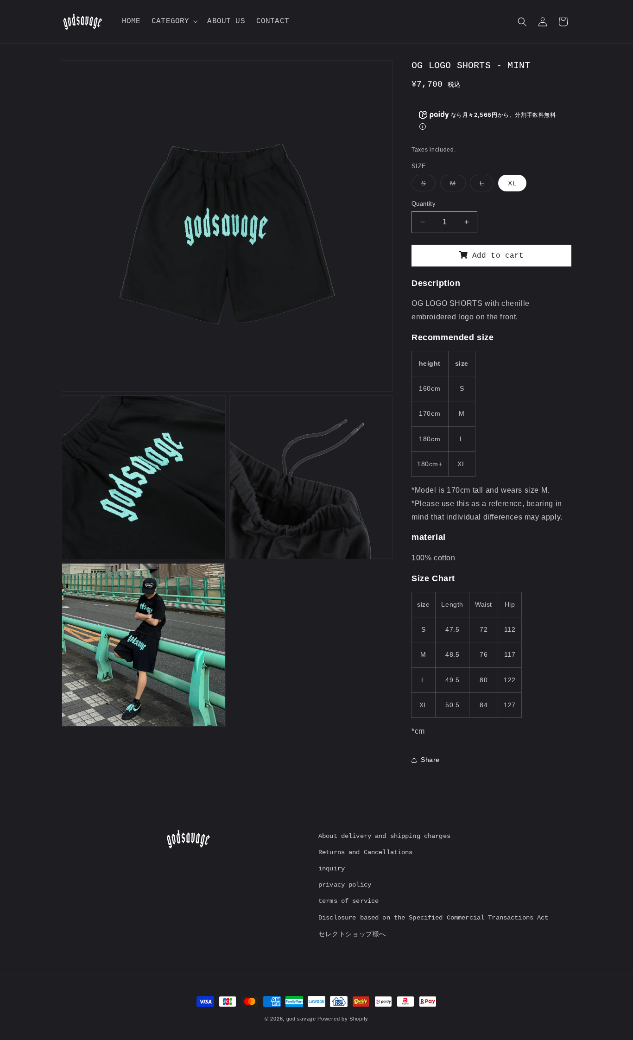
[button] (174, 21)
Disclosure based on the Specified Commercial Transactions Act (433, 917)
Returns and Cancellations (365, 852)
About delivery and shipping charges (384, 836)
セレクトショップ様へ (352, 934)
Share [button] (430, 759)
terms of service (348, 901)
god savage (301, 1018)
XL (512, 183)
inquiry (331, 868)
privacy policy (344, 884)
